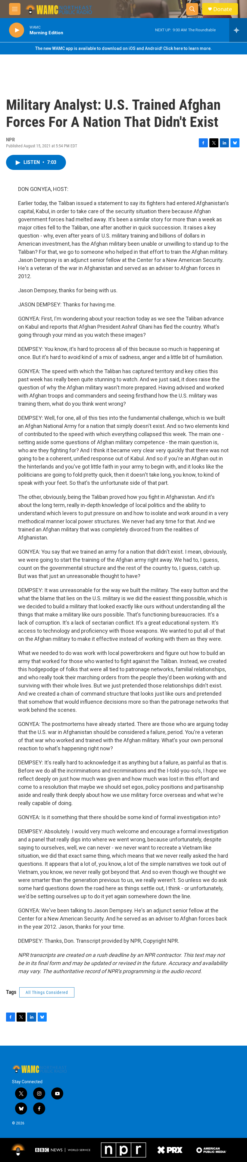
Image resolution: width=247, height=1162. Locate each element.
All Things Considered (47, 992)
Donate (222, 9)
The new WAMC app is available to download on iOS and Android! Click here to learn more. (123, 48)
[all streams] (238, 30)
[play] (16, 30)
